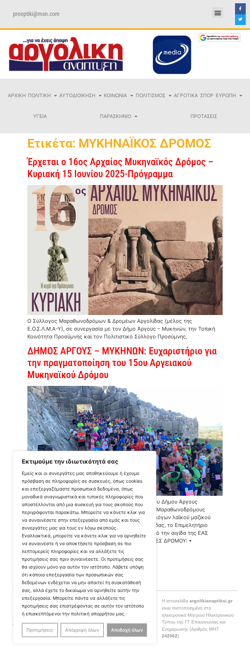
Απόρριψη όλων (82, 630)
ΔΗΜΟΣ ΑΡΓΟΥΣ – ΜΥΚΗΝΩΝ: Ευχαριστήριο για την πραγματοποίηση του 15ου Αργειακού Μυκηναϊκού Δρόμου (122, 362)
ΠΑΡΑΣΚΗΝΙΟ (115, 116)
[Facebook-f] (240, 8)
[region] (84, 547)
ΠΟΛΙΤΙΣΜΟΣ (150, 95)
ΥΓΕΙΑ (40, 116)
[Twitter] (240, 19)
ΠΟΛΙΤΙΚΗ (39, 95)
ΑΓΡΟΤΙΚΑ (186, 95)
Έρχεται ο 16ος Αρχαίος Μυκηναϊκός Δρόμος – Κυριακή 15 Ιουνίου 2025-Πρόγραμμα (120, 167)
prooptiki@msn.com (36, 14)
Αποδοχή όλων (127, 630)
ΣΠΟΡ (207, 95)
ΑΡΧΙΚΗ (17, 95)
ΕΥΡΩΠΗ (226, 95)
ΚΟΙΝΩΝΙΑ (115, 95)
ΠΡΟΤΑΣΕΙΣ (203, 116)
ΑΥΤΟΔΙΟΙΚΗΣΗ (77, 95)
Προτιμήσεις (39, 630)
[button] (217, 12)
